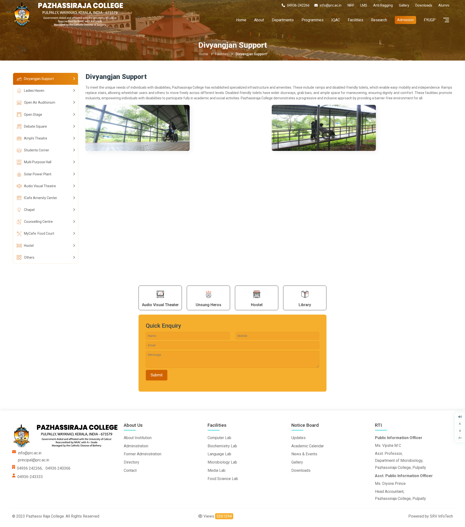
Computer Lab (219, 437)
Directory (131, 462)
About (259, 20)
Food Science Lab (223, 478)
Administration (136, 446)
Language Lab (219, 454)
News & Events (304, 454)
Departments (283, 20)
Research (379, 20)
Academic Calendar (307, 446)
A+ (460, 438)
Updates (298, 437)
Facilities (355, 20)
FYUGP (429, 20)
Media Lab (216, 470)
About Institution (138, 437)
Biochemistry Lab (222, 446)
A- (460, 424)
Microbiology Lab (222, 462)
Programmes (313, 20)
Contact (130, 470)
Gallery (297, 462)
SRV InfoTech (441, 516)
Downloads (300, 470)
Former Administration (142, 454)
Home (241, 20)
